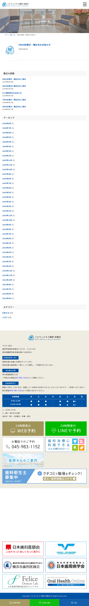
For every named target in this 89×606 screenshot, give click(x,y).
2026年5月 (6, 137)
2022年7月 (6, 289)
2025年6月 (6, 188)
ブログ (5, 317)
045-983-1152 (21, 378)
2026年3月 (6, 146)
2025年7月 (6, 183)
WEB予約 (16, 602)
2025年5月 (6, 192)
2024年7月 (6, 234)
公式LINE (46, 602)
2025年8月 (6, 178)
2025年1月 (6, 211)
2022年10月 (7, 280)
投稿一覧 (12, 35)
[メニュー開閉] (85, 4)
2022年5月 (6, 298)
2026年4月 (6, 142)
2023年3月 (6, 257)
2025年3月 (6, 201)
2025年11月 (7, 165)
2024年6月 (6, 238)
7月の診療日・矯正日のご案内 (14, 100)
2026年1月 (6, 155)
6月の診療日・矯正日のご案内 (14, 106)
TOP (6, 35)
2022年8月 (6, 284)
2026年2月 (6, 151)
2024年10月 (7, 220)
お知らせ (5, 313)
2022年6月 (6, 294)
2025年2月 (6, 206)
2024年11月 (7, 215)
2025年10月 (7, 169)
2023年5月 (6, 252)
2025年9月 (6, 174)
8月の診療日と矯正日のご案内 (14, 86)
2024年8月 (6, 229)
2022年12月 (7, 271)
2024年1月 (6, 243)
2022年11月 (7, 275)
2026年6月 (6, 132)
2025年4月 (6, 197)
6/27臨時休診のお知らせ (12, 93)
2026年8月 (6, 123)
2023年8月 (6, 247)
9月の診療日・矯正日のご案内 (14, 79)
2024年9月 (6, 224)
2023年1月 (6, 266)
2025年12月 (7, 160)
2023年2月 (6, 261)
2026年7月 (6, 128)
